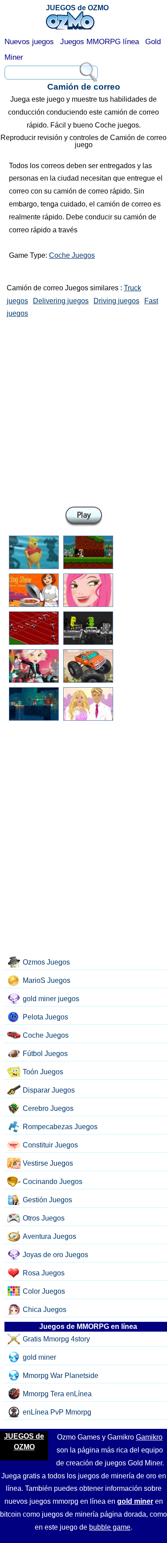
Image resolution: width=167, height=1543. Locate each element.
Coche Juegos (72, 255)
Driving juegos (116, 301)
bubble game (109, 1527)
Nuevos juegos (29, 41)
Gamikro (149, 1437)
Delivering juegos (61, 301)
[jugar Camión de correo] (84, 517)
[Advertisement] (83, 410)
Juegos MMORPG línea (99, 41)
